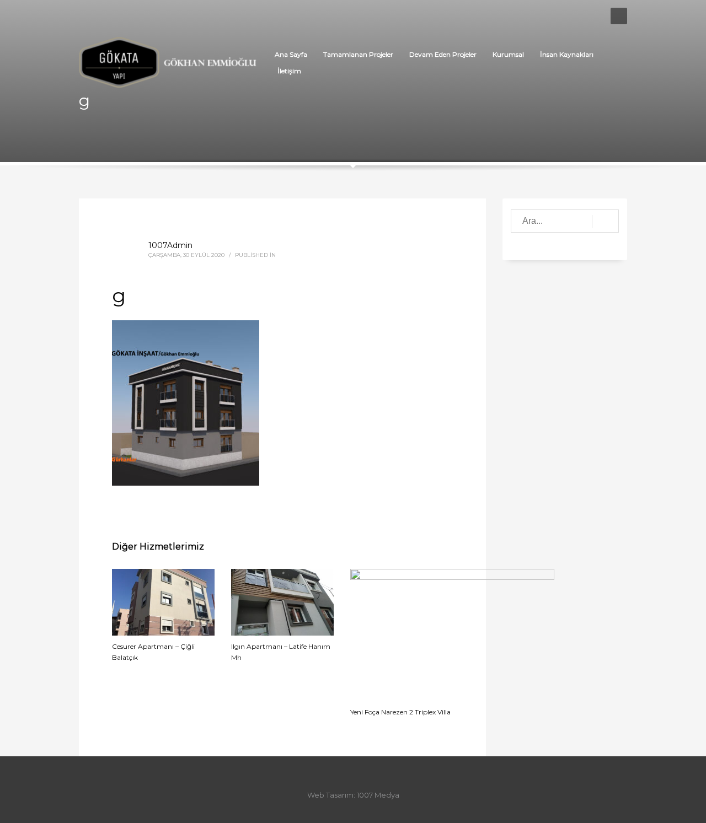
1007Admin (170, 245)
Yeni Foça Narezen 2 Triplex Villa (400, 712)
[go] (605, 221)
